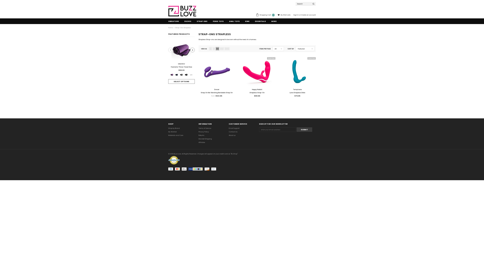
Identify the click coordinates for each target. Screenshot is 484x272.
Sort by (291, 49)
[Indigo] (177, 75)
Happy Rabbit (257, 89)
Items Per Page (265, 49)
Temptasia (297, 89)
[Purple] (172, 75)
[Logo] (182, 11)
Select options (181, 81)
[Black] (186, 75)
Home (170, 28)
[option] (181, 62)
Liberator (181, 64)
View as (204, 49)
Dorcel (216, 89)
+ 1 (191, 75)
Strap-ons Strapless (183, 28)
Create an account (308, 15)
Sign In (296, 15)
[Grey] (181, 75)
